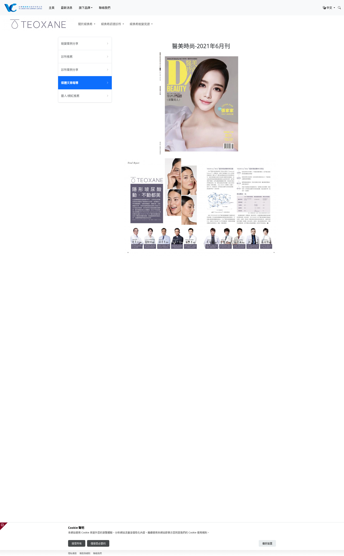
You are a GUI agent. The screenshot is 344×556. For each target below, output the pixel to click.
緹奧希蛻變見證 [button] (140, 24)
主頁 (51, 8)
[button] (328, 7)
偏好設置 (267, 543)
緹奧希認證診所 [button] (111, 24)
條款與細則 (85, 553)
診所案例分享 (69, 70)
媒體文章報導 (69, 83)
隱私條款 (72, 553)
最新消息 (66, 8)
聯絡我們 (104, 8)
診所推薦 (67, 57)
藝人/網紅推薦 (70, 96)
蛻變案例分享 (69, 43)
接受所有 (77, 543)
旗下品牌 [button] (84, 8)
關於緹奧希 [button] (85, 24)
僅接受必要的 (98, 543)
